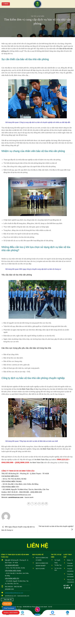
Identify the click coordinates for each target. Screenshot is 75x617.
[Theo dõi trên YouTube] (69, 588)
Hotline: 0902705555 (11, 612)
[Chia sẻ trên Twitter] (35, 503)
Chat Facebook (9, 608)
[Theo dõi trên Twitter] (67, 588)
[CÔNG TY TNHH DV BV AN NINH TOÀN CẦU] (37, 4)
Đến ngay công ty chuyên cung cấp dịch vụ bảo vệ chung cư (40, 269)
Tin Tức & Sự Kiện (37, 16)
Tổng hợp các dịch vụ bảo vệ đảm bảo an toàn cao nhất (38, 441)
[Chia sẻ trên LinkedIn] (46, 503)
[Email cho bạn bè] (39, 503)
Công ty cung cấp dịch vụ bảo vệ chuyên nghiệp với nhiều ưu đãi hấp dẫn (44, 122)
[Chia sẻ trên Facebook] (32, 503)
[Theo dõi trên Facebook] (71, 585)
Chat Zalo (7, 604)
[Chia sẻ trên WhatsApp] (28, 503)
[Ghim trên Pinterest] (42, 503)
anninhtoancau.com (15, 497)
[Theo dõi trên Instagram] (64, 588)
